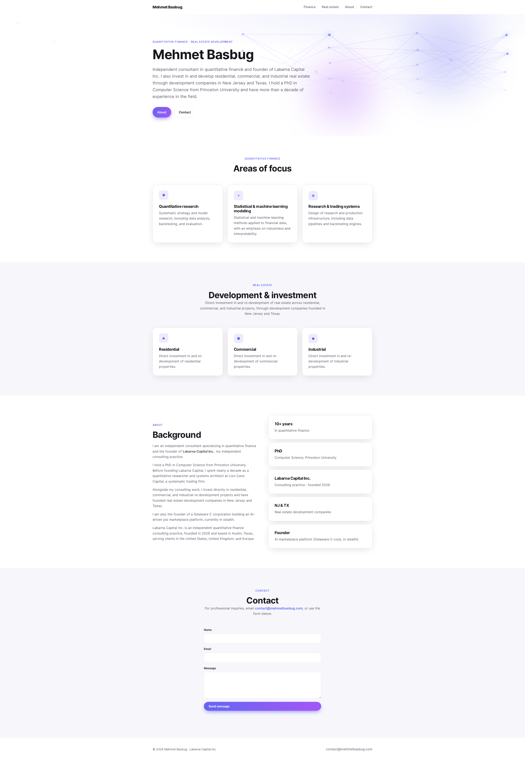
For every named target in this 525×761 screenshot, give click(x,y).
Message (210, 668)
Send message (219, 706)
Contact (366, 7)
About (349, 7)
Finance (310, 7)
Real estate (330, 7)
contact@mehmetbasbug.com (279, 608)
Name (208, 629)
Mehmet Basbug (168, 7)
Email (207, 649)
